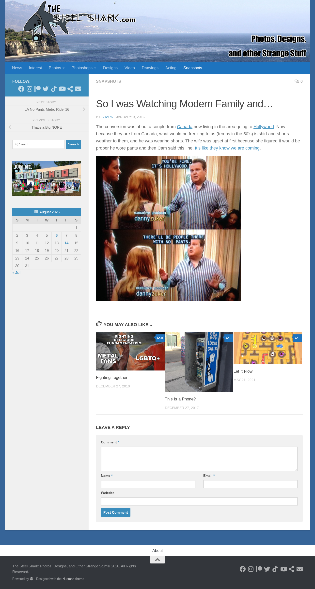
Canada (184, 126)
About (157, 550)
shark (107, 117)
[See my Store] (70, 89)
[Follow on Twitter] (46, 89)
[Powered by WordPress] (31, 578)
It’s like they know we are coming (227, 148)
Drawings (150, 68)
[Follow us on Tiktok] (54, 89)
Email (209, 476)
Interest (35, 68)
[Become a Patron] (37, 89)
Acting (170, 68)
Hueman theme (73, 579)
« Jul (16, 273)
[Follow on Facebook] (21, 89)
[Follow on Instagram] (29, 89)
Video (130, 68)
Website (107, 493)
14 (66, 243)
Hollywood (263, 126)
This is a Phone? (180, 399)
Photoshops (82, 68)
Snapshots (192, 68)
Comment (110, 442)
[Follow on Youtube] (62, 89)
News (17, 68)
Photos (55, 68)
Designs (110, 68)
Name (106, 476)
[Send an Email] (78, 89)
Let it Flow (243, 371)
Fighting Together (111, 377)
